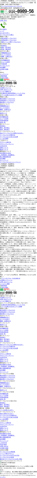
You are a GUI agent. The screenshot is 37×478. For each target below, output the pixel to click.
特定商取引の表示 (5, 153)
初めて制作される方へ (7, 413)
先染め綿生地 (4, 120)
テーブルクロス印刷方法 (7, 135)
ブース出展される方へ (7, 410)
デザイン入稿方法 (5, 142)
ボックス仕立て (5, 107)
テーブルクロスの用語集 (7, 452)
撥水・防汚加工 (5, 127)
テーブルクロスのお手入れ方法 (9, 455)
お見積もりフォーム (6, 280)
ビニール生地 (4, 118)
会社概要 (3, 67)
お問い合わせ (4, 446)
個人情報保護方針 (5, 156)
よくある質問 (4, 138)
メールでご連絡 (5, 284)
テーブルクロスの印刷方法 (8, 415)
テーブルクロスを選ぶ (7, 34)
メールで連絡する (5, 91)
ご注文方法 (3, 442)
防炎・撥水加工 (5, 129)
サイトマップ (4, 160)
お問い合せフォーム (6, 89)
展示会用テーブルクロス (7, 98)
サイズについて (5, 65)
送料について (4, 147)
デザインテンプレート (7, 144)
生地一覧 (3, 122)
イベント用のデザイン (7, 453)
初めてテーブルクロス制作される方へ (11, 133)
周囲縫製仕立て (5, 106)
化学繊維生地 (4, 117)
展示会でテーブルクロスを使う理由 (11, 459)
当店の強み (3, 444)
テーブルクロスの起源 (7, 457)
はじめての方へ (5, 33)
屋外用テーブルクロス (7, 102)
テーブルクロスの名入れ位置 (9, 137)
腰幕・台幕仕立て (5, 109)
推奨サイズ (3, 113)
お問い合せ (3, 20)
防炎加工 (3, 126)
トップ (2, 31)
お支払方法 (3, 146)
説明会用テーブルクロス (7, 100)
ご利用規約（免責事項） (7, 155)
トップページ (4, 74)
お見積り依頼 (4, 448)
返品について (4, 149)
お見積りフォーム (5, 88)
